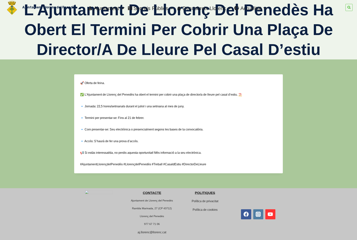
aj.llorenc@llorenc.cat (152, 232)
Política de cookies (205, 209)
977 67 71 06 (152, 223)
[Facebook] (246, 214)
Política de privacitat (205, 201)
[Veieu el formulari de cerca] (349, 7)
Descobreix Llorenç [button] (204, 8)
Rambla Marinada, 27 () (152, 208)
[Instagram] (258, 214)
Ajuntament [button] (106, 8)
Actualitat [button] (250, 8)
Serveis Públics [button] (151, 8)
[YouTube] (270, 214)
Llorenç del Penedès (152, 216)
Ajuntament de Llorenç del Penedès (152, 200)
